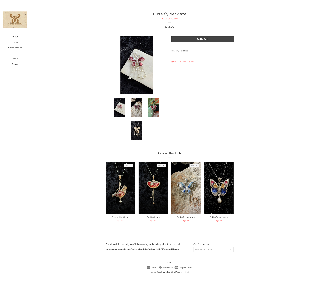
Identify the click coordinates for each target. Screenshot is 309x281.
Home (15, 59)
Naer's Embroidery (169, 19)
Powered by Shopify (183, 272)
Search (169, 262)
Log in (15, 42)
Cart (16, 37)
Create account (15, 48)
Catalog (15, 64)
